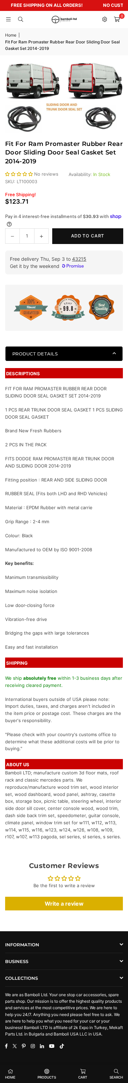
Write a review (64, 903)
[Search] (20, 19)
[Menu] (8, 19)
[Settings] (104, 19)
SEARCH (116, 1077)
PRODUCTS (47, 1077)
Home (10, 35)
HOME (10, 1077)
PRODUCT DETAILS (35, 353)
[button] (117, 19)
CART (82, 1077)
